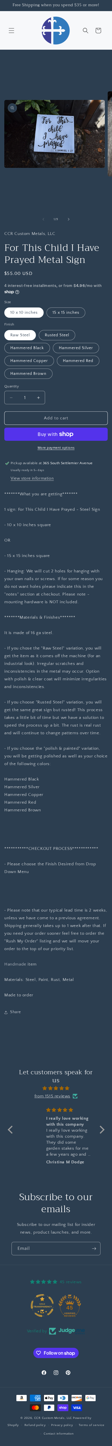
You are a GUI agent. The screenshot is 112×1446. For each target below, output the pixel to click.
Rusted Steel (57, 335)
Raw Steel (20, 335)
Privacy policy (62, 1425)
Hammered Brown (28, 373)
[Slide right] (68, 219)
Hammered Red (78, 361)
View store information (32, 478)
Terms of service (92, 1425)
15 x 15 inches (66, 312)
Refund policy (35, 1425)
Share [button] (15, 1012)
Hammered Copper (29, 361)
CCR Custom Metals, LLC (53, 1418)
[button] (11, 30)
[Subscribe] (94, 1248)
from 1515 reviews (52, 1096)
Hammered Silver (76, 348)
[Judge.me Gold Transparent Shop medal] (42, 1305)
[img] (56, 1088)
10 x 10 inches (24, 312)
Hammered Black (27, 348)
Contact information (59, 1433)
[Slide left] (43, 219)
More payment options (56, 448)
